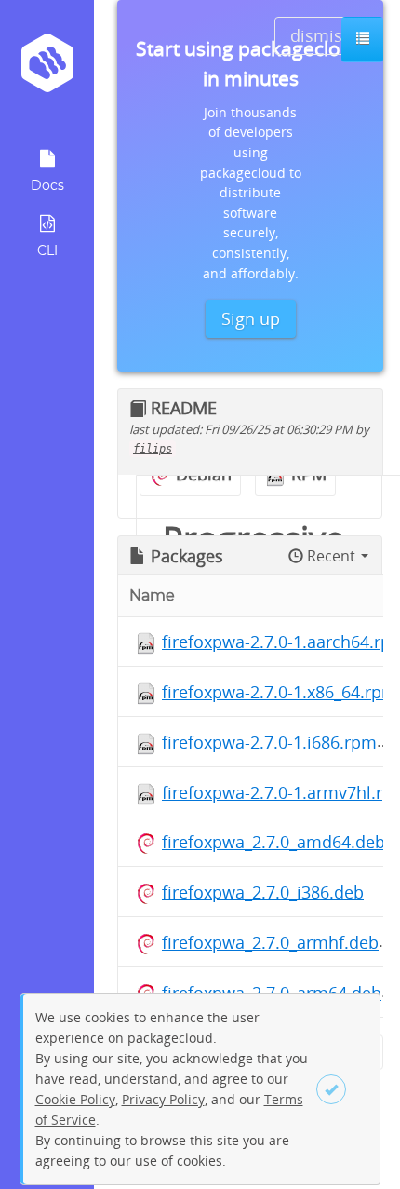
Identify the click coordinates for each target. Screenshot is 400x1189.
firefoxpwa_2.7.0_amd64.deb (273, 842)
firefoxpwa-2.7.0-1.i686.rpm (269, 742)
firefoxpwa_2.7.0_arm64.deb (271, 992)
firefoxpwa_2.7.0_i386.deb (263, 892)
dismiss (320, 35)
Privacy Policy (163, 1099)
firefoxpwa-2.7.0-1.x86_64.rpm (279, 692)
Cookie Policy (75, 1099)
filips (152, 448)
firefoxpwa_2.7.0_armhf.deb (270, 942)
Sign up (250, 318)
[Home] (47, 69)
